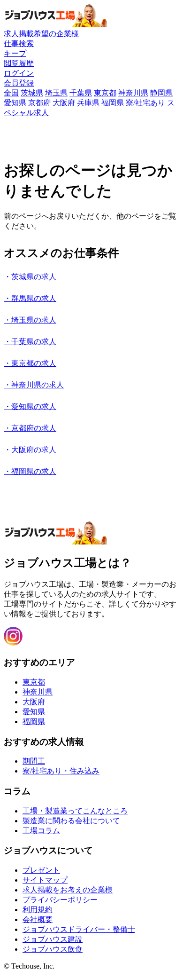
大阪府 (64, 103)
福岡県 (112, 103)
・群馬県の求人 (30, 298)
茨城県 (32, 93)
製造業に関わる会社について (71, 821)
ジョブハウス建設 (53, 939)
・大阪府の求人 (30, 450)
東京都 (105, 93)
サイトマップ (45, 880)
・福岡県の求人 (30, 471)
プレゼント (41, 870)
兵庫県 (88, 103)
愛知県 (15, 103)
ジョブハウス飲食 (53, 949)
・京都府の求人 (30, 428)
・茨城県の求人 (30, 277)
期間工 (34, 761)
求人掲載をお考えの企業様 (68, 890)
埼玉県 (56, 93)
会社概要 (38, 919)
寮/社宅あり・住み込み (61, 771)
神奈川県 (133, 93)
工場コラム (41, 831)
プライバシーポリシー (60, 900)
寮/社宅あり (145, 103)
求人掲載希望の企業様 (41, 34)
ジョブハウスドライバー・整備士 (79, 929)
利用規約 (38, 910)
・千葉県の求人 (30, 342)
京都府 (39, 103)
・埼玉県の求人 (30, 320)
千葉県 (80, 93)
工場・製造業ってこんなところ (75, 811)
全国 (11, 93)
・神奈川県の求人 (34, 385)
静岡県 (161, 93)
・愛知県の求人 (30, 406)
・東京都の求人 (30, 363)
